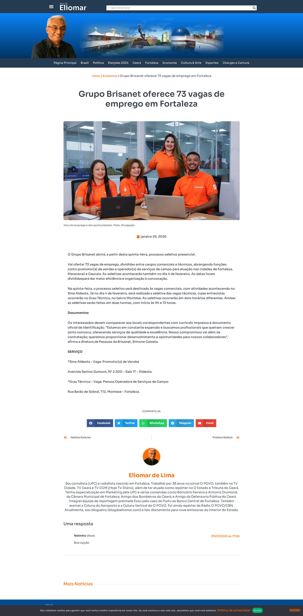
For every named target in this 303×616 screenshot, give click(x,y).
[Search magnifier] (254, 7)
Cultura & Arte (191, 63)
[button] (51, 6)
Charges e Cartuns (236, 63)
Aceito (257, 610)
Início (96, 76)
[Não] (294, 610)
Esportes (212, 63)
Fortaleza (151, 63)
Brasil (85, 63)
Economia (170, 63)
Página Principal (65, 63)
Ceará (137, 63)
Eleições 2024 (118, 63)
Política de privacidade (233, 610)
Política (98, 63)
